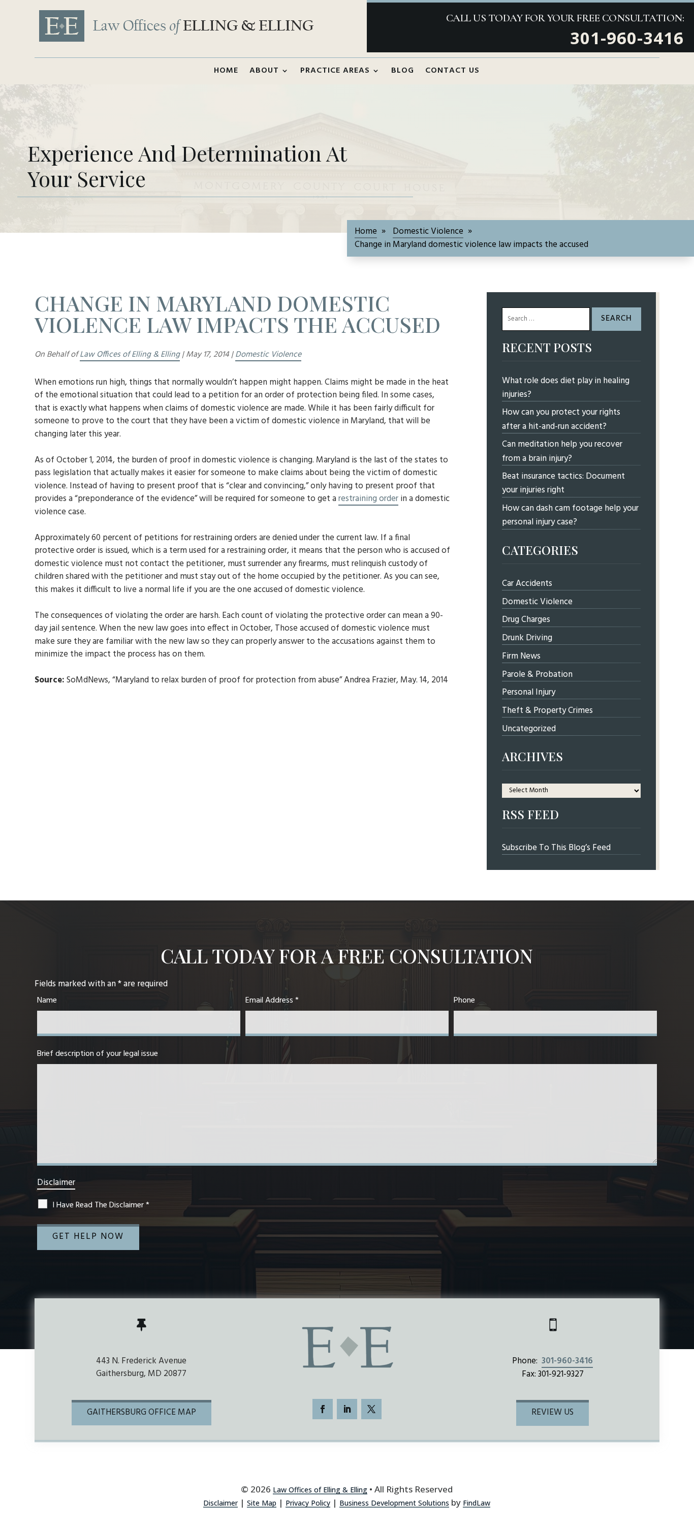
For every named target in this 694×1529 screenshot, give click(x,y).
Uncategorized (529, 729)
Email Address (272, 1000)
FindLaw (476, 1503)
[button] (680, 1467)
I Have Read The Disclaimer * (100, 1205)
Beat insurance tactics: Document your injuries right (563, 483)
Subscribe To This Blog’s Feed (556, 848)
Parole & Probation (537, 674)
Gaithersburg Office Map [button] (141, 1412)
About (264, 70)
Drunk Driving (527, 638)
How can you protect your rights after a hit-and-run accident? (561, 419)
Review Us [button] (552, 1412)
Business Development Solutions (394, 1503)
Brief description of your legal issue (97, 1053)
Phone (464, 1000)
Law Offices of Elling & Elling (130, 354)
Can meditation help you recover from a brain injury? (562, 451)
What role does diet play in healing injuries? (565, 387)
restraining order (368, 499)
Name (47, 1000)
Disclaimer (56, 1183)
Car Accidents (527, 583)
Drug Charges (526, 620)
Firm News (521, 656)
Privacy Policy (308, 1503)
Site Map (261, 1503)
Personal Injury (528, 692)
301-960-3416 (627, 37)
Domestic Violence (268, 354)
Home (226, 70)
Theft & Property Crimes (547, 710)
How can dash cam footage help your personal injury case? (570, 515)
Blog (402, 70)
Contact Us (452, 70)
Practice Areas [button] (335, 70)
